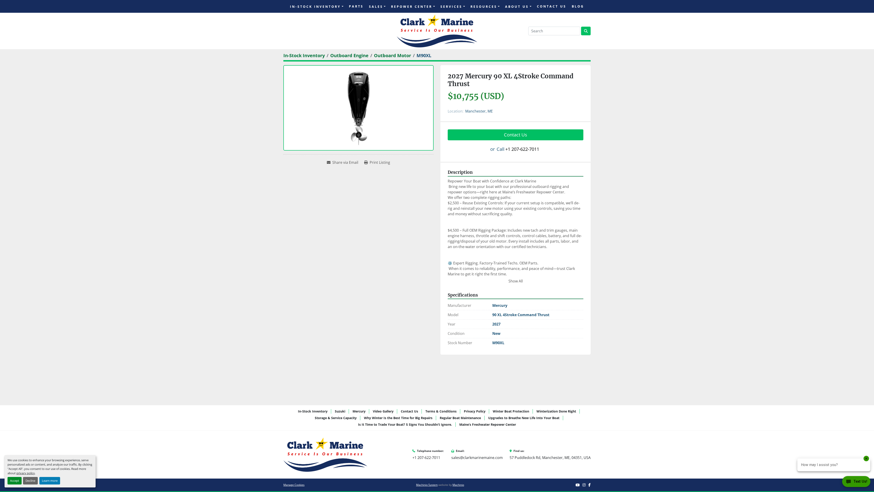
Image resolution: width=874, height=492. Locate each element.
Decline (30, 481)
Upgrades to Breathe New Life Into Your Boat (523, 418)
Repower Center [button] (411, 6)
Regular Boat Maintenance (460, 418)
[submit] (586, 31)
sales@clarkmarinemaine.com (477, 457)
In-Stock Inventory (315, 6)
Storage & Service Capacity (336, 418)
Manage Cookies (294, 485)
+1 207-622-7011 (522, 149)
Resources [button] (483, 6)
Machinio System (427, 485)
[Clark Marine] (325, 454)
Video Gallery (383, 411)
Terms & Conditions (441, 411)
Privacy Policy (474, 411)
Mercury (359, 411)
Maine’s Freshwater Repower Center (487, 424)
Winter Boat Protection (511, 411)
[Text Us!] (856, 482)
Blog (578, 6)
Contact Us (551, 6)
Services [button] (451, 6)
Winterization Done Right (556, 411)
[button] (316, 6)
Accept (14, 481)
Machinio (458, 485)
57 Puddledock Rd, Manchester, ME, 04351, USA (550, 457)
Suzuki (340, 411)
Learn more (50, 481)
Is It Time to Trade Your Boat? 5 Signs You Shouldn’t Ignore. (405, 424)
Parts (356, 6)
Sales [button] (376, 6)
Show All (515, 281)
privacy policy (25, 473)
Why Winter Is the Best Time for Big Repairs (398, 418)
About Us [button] (517, 6)
